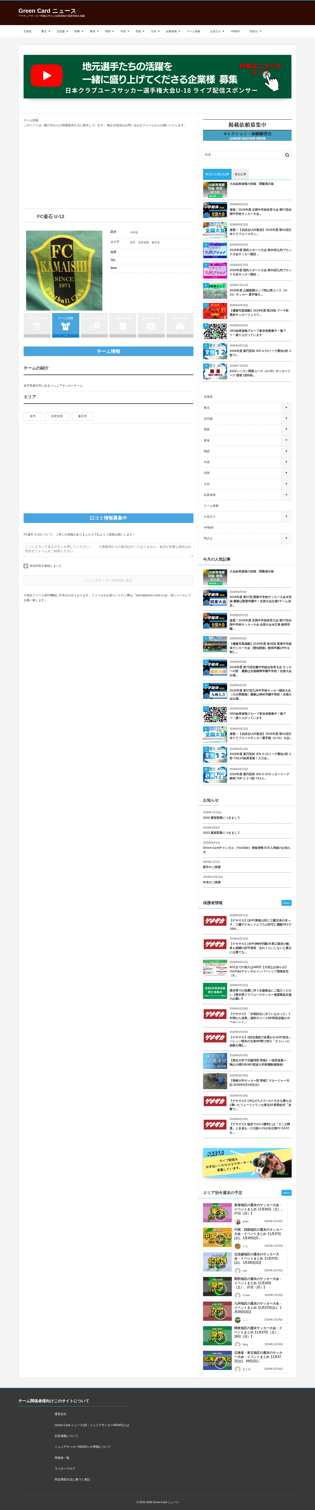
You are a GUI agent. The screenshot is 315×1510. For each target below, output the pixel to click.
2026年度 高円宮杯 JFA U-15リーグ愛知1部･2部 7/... (260, 353)
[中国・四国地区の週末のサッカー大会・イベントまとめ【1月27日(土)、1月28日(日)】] (217, 1237)
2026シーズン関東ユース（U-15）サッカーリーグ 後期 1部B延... (260, 373)
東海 (92, 31)
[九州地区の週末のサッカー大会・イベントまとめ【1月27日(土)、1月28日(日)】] (217, 1311)
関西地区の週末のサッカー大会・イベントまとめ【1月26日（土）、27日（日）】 (258, 1283)
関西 (107, 31)
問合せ (254, 31)
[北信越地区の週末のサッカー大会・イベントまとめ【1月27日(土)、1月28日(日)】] (217, 1262)
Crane (246, 1295)
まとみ (247, 1369)
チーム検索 (193, 31)
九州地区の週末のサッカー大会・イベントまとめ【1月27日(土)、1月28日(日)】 (258, 1308)
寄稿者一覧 (62, 1458)
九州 (153, 31)
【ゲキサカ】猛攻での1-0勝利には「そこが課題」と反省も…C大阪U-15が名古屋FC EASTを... (260, 1128)
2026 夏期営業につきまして (221, 817)
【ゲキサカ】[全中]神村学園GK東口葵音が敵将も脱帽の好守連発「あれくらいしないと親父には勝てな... (261, 948)
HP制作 (235, 31)
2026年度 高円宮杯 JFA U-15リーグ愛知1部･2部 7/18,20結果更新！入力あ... (260, 756)
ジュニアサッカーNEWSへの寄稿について (83, 1446)
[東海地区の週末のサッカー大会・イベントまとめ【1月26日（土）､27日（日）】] (217, 1212)
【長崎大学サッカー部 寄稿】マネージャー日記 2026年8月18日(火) (259, 1082)
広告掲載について (66, 1436)
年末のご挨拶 (212, 882)
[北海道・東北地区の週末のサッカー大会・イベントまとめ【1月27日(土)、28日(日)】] (217, 1360)
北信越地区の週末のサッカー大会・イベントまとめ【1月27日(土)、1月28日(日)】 (256, 1258)
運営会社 (60, 1414)
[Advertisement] (108, 168)
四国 (138, 31)
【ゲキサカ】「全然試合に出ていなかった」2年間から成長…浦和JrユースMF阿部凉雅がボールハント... (260, 1018)
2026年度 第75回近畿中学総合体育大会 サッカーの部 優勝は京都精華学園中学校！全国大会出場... (261, 671)
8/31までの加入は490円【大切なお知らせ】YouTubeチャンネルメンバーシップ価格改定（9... (259, 971)
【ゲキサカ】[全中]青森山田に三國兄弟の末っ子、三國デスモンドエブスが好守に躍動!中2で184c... (260, 924)
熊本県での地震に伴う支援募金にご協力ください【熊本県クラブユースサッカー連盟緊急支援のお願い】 (261, 995)
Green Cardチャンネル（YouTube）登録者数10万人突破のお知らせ (247, 850)
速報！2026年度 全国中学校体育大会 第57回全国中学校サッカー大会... (261, 212)
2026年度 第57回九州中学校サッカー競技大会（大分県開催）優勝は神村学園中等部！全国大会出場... (261, 695)
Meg (245, 1344)
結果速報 (171, 31)
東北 (44, 31)
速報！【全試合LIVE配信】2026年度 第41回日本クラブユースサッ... (260, 232)
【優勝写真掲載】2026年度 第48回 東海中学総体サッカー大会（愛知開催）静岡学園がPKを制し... (261, 648)
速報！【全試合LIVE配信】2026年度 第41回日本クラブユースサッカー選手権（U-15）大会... (261, 736)
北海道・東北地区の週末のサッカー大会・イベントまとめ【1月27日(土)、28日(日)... (258, 1357)
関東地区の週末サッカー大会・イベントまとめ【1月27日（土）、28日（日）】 (258, 1332)
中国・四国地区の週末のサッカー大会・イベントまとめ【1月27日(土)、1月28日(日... (258, 1234)
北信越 (61, 31)
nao (245, 1270)
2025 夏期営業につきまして (221, 832)
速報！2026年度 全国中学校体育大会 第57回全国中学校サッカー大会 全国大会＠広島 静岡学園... (261, 624)
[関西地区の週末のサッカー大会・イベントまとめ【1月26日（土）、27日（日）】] (217, 1286)
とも (245, 1245)
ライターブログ (65, 1468)
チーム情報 (65, 318)
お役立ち (215, 31)
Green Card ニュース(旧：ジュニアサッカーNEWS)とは (92, 1425)
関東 (77, 31)
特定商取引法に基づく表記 (72, 1479)
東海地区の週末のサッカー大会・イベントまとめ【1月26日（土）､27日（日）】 (258, 1209)
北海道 (27, 31)
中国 (123, 31)
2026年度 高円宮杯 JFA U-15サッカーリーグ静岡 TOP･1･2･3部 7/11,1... (259, 776)
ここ (245, 1319)
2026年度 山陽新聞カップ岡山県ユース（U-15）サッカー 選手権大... (259, 292)
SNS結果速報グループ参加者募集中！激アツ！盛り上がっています (258, 333)
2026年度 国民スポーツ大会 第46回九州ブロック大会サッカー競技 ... (261, 252)
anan (246, 1221)
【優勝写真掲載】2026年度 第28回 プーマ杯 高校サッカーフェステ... (259, 312)
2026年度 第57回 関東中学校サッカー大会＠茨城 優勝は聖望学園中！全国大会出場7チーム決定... (261, 601)
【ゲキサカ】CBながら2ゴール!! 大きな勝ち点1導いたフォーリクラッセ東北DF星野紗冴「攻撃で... (261, 1105)
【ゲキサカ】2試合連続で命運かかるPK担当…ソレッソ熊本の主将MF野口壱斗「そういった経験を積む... (261, 1041)
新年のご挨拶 (212, 867)
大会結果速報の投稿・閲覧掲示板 (252, 184)
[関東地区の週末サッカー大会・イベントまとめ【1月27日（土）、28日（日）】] (217, 1335)
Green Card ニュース (47, 10)
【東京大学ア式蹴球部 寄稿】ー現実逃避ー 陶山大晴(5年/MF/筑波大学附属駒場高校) (259, 1062)
